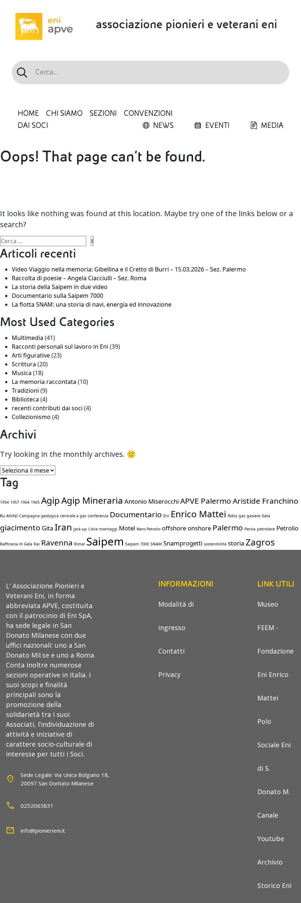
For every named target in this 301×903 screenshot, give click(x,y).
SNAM (156, 544)
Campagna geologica (39, 515)
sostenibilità (215, 544)
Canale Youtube (270, 827)
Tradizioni (25, 390)
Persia (249, 529)
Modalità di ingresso (176, 616)
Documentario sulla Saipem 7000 (57, 296)
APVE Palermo (205, 501)
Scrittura (24, 364)
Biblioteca (25, 399)
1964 (25, 502)
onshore (199, 528)
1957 (14, 502)
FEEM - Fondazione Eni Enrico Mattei (275, 662)
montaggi (108, 529)
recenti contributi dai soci (47, 408)
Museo (267, 604)
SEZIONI (103, 114)
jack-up (80, 529)
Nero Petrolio (148, 529)
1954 (4, 502)
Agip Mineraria (92, 500)
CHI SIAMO (64, 114)
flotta (232, 515)
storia (236, 543)
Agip (50, 500)
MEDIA (272, 126)
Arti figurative (31, 355)
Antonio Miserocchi (151, 501)
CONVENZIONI (148, 114)
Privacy (169, 674)
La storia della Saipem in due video (60, 287)
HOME (28, 114)
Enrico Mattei (198, 514)
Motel (127, 528)
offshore (174, 528)
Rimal (79, 544)
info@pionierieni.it (43, 830)
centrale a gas (73, 515)
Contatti (171, 651)
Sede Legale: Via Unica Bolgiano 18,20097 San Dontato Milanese (65, 779)
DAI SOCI (33, 126)
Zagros (260, 542)
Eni (166, 515)
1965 (35, 502)
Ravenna (57, 542)
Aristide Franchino (265, 501)
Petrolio (287, 528)
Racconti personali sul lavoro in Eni (60, 347)
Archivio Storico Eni (274, 874)
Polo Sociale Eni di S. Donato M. (274, 756)
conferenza (98, 515)
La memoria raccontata (44, 382)
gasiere (253, 515)
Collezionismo (31, 417)
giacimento (20, 527)
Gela (266, 515)
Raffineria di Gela (16, 544)
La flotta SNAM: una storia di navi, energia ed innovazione (91, 304)
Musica (22, 373)
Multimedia (27, 338)
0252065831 (37, 805)
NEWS (163, 126)
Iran (63, 527)
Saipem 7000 (137, 544)
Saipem (105, 541)
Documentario (136, 514)
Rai (37, 544)
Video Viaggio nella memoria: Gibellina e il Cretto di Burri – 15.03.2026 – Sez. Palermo (129, 269)
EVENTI (217, 126)
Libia (93, 529)
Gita (47, 528)
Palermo (228, 527)
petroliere (266, 529)
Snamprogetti (182, 543)
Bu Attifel (9, 515)
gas (242, 515)
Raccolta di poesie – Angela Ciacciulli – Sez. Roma (79, 278)
